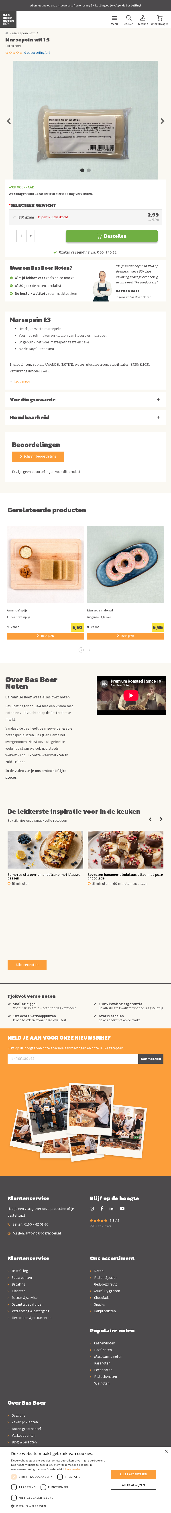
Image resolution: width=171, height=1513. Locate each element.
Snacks (99, 1304)
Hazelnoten (102, 1350)
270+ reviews (100, 1226)
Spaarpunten (21, 1278)
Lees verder (72, 1469)
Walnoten (101, 1383)
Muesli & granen (106, 1291)
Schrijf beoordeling (39, 456)
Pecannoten (102, 1370)
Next (162, 120)
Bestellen (115, 236)
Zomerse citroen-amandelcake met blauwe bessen (44, 877)
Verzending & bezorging (30, 1311)
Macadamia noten (107, 1356)
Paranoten (101, 1363)
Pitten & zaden (105, 1278)
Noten (98, 1271)
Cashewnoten (104, 1343)
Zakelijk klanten (24, 1422)
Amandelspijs (17, 610)
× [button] (166, 1451)
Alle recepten (27, 965)
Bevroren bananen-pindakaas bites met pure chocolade (125, 877)
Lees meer (22, 382)
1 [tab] (82, 170)
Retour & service (24, 1298)
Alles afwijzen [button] (133, 1485)
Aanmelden (150, 1058)
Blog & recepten (24, 1442)
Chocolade (101, 1298)
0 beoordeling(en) (37, 53)
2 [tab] (89, 170)
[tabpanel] (85, 133)
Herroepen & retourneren (31, 1318)
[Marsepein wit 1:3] (85, 133)
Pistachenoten (105, 1377)
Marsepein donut (100, 610)
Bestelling (19, 1271)
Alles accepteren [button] (133, 1474)
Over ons (18, 1415)
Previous (8, 120)
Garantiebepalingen (27, 1304)
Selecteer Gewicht (33, 205)
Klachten (18, 1291)
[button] (81, 650)
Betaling (18, 1284)
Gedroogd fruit (105, 1284)
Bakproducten (104, 1311)
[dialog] (85, 1480)
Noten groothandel (26, 1429)
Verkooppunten (23, 1435)
